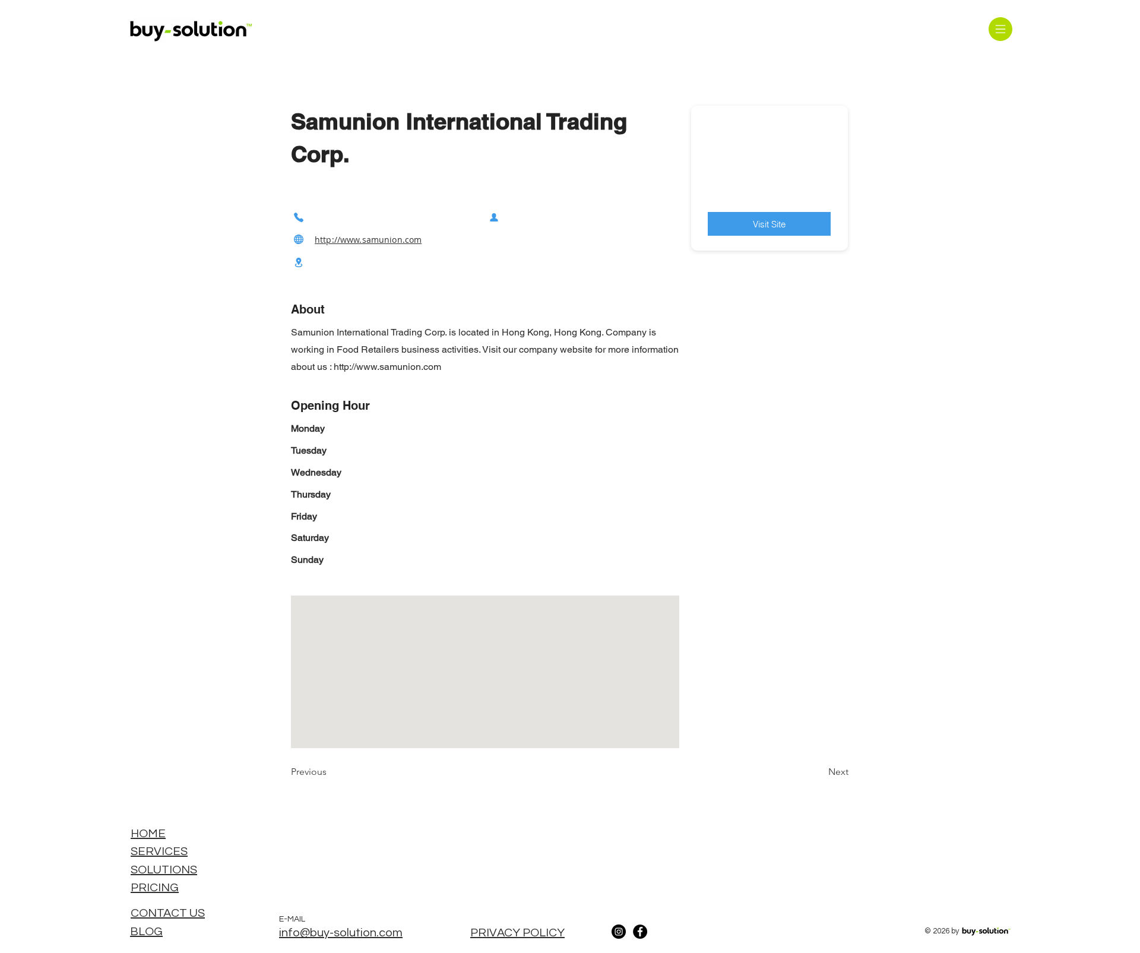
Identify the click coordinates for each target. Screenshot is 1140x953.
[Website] (298, 239)
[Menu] (1000, 29)
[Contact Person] (494, 217)
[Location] (298, 263)
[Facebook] (640, 931)
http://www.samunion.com (368, 239)
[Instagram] (619, 931)
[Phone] (298, 217)
